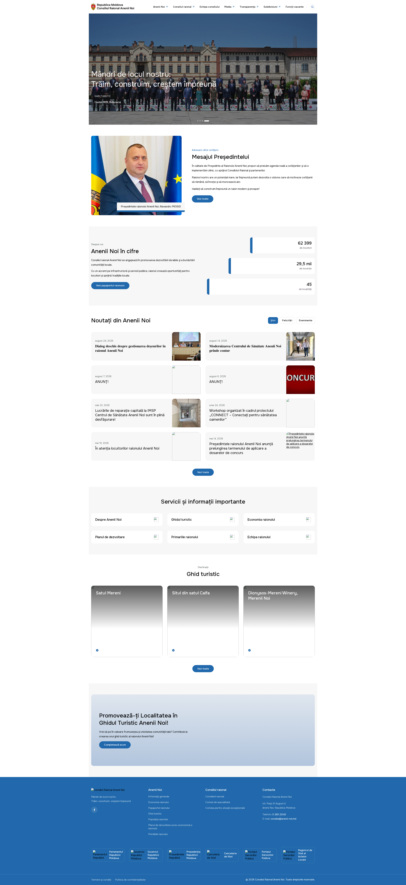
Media (227, 6)
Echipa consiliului (210, 6)
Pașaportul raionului (159, 808)
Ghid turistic (155, 813)
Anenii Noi (159, 6)
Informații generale (158, 796)
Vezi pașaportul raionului (110, 285)
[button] (199, 120)
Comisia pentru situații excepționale (225, 808)
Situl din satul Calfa (191, 593)
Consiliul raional (182, 6)
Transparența (247, 6)
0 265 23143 (279, 814)
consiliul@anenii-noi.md (283, 818)
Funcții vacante (295, 6)
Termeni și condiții (101, 879)
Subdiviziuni (270, 6)
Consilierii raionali (214, 796)
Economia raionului (158, 802)
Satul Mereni (108, 593)
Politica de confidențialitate (130, 879)
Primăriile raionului (158, 834)
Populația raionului (158, 819)
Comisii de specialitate (217, 802)
